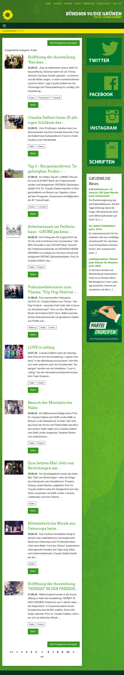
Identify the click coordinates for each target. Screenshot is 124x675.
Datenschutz (103, 4)
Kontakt (58, 4)
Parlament (44, 97)
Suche (78, 4)
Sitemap (68, 4)
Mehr (33, 105)
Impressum (89, 4)
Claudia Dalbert (10, 31)
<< (11, 651)
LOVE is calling (41, 347)
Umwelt (56, 97)
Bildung (32, 327)
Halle (31, 146)
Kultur (32, 97)
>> (42, 656)
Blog (21, 31)
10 (67, 651)
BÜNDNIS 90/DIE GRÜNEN (94, 13)
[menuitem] (48, 3)
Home (48, 4)
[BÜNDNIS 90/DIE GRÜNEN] (7, 15)
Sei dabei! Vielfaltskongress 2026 (102, 227)
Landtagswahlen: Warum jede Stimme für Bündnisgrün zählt (104, 262)
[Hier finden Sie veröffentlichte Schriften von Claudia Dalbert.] (104, 153)
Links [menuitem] (115, 4)
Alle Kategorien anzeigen (63, 43)
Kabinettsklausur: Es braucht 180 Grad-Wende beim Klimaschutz (103, 192)
